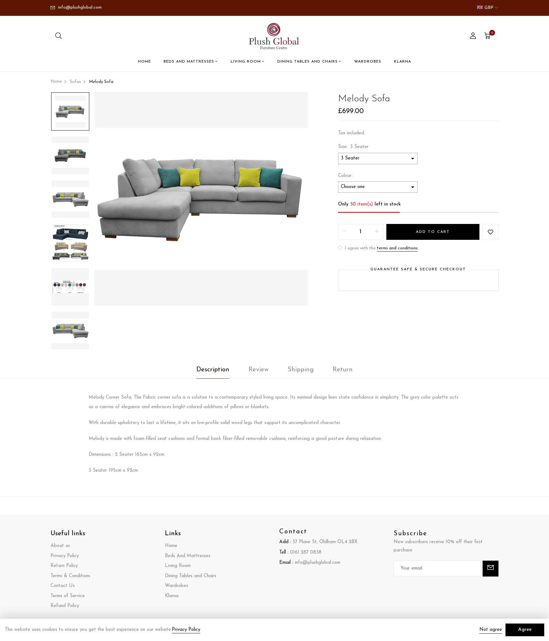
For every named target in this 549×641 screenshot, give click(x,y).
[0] (487, 36)
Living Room (246, 62)
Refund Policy (65, 606)
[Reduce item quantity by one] (344, 232)
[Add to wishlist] (490, 232)
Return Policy (64, 565)
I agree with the (380, 248)
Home (144, 62)
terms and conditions (397, 248)
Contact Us (63, 586)
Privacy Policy (65, 556)
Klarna (402, 62)
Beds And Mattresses (189, 62)
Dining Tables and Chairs (307, 62)
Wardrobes (367, 62)
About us (60, 545)
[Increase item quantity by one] (377, 232)
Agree (525, 629)
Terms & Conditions (70, 576)
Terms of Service (68, 596)
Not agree (490, 629)
